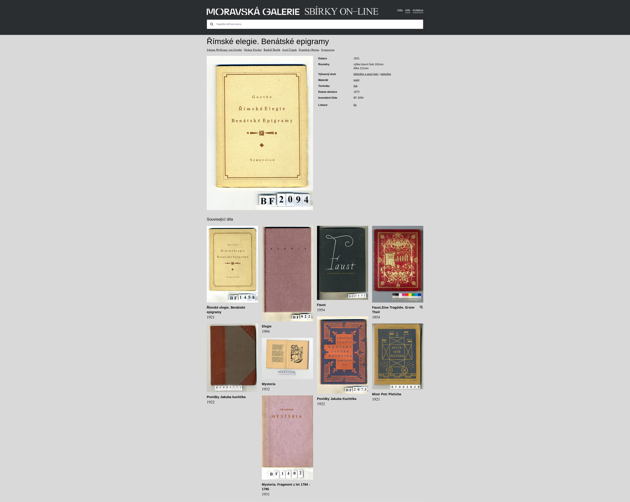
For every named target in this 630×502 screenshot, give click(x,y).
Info (407, 10)
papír (356, 80)
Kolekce (418, 10)
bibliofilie (386, 74)
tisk (355, 86)
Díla (400, 10)
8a (355, 105)
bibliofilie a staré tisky (366, 74)
